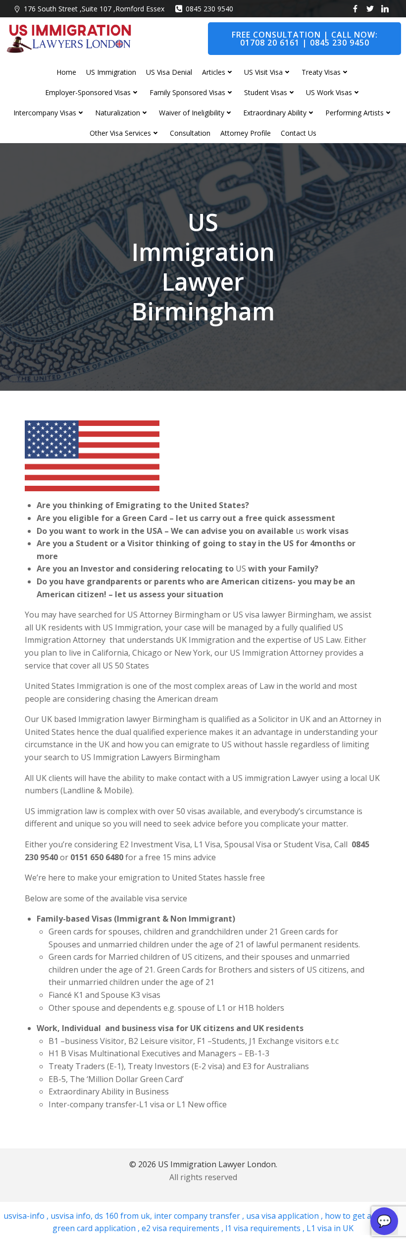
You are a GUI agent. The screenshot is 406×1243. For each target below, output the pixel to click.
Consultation (190, 133)
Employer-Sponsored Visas (88, 92)
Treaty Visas (321, 72)
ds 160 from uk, (122, 1215)
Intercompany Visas (44, 112)
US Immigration (111, 72)
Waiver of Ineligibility (191, 112)
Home (66, 72)
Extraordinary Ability (274, 112)
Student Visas (265, 92)
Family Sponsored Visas (187, 92)
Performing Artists (354, 112)
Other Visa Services (120, 133)
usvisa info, (72, 1215)
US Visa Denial (169, 72)
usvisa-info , (27, 1215)
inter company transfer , (198, 1215)
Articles (213, 72)
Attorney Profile (245, 133)
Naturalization (117, 112)
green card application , (96, 1228)
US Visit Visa (263, 72)
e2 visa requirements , (181, 1228)
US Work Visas (329, 92)
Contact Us (298, 133)
